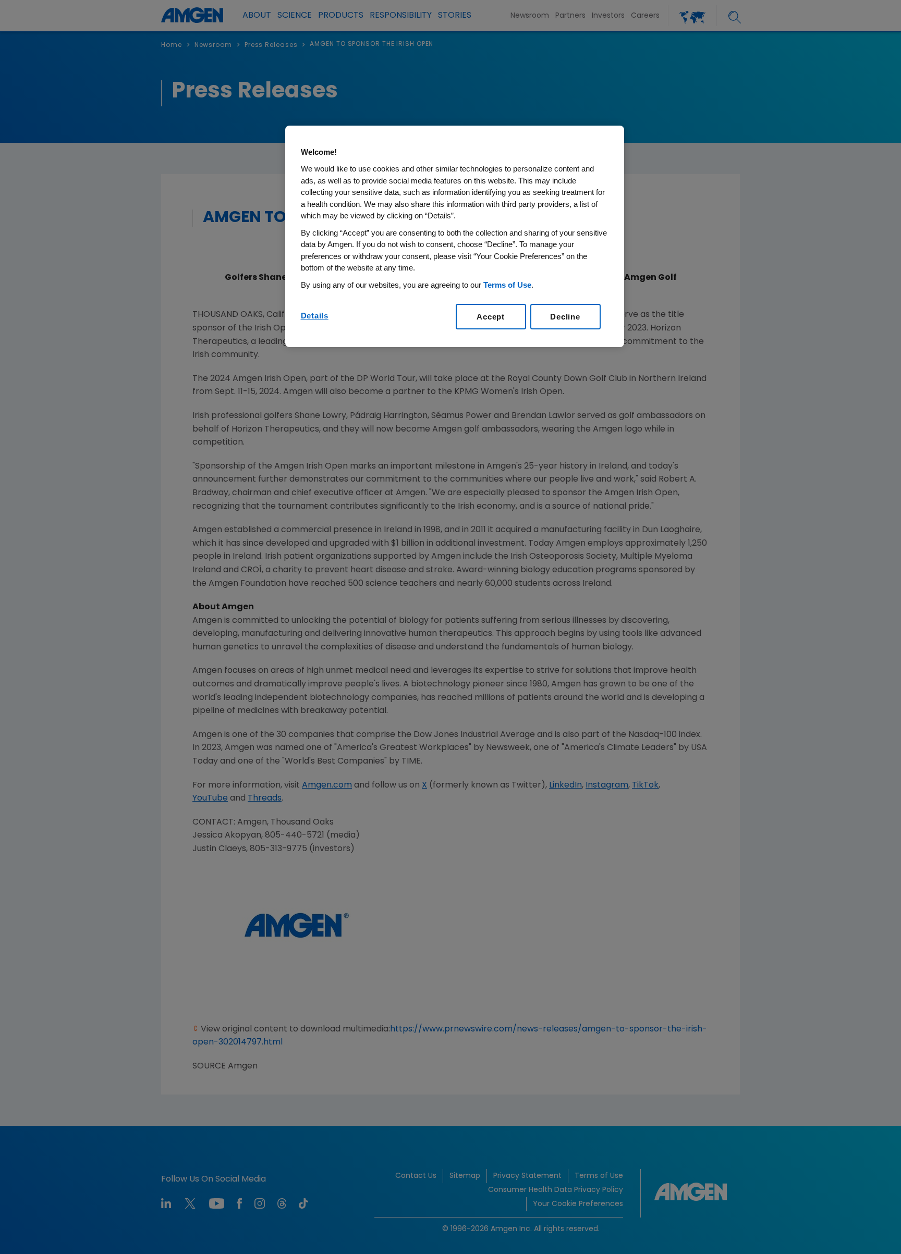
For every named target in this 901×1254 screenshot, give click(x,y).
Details (314, 315)
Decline (565, 316)
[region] (454, 237)
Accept (491, 316)
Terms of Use (507, 284)
